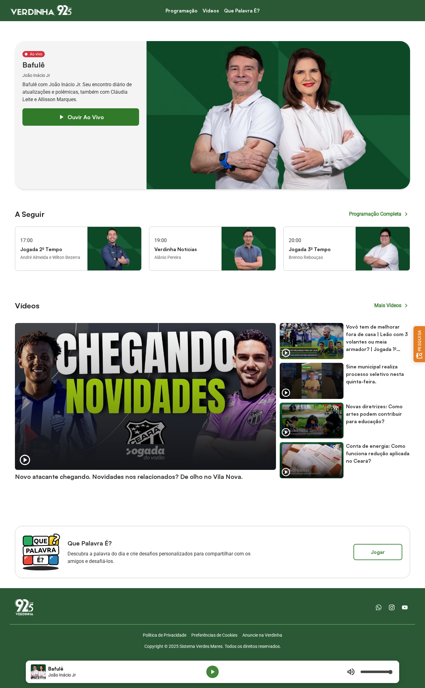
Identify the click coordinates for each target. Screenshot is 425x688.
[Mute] (351, 671)
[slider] (376, 672)
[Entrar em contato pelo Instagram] (391, 607)
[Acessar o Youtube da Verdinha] (404, 607)
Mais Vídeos (387, 305)
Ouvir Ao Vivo (86, 117)
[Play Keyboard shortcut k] (212, 672)
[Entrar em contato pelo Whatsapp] (378, 607)
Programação (182, 10)
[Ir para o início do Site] (41, 10)
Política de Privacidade (164, 635)
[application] (212, 672)
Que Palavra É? (241, 10)
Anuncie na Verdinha (262, 635)
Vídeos (211, 10)
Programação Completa (375, 214)
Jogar (378, 552)
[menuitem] (182, 11)
